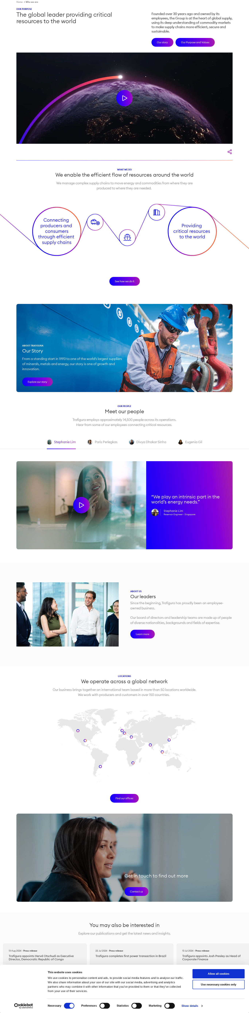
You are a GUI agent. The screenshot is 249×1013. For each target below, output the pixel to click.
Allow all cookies (218, 973)
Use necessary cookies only (218, 984)
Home (19, 2)
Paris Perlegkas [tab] (102, 444)
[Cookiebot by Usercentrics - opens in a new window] (24, 1006)
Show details (190, 1005)
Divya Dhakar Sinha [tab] (147, 444)
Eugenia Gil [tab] (190, 444)
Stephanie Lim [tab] (61, 444)
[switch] (105, 1006)
